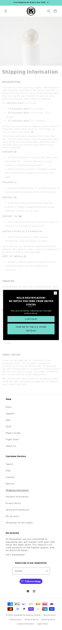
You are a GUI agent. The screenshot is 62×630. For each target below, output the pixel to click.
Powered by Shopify (32, 615)
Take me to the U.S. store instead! (31, 329)
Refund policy (50, 615)
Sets (8, 420)
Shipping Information (17, 490)
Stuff (8, 426)
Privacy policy (16, 619)
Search (9, 464)
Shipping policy (48, 619)
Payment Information (17, 496)
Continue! (31, 319)
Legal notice (42, 624)
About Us (11, 446)
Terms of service (32, 619)
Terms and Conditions (17, 509)
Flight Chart (12, 439)
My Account (12, 516)
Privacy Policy (13, 503)
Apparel (10, 413)
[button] (6, 11)
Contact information (25, 624)
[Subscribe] (46, 571)
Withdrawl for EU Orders (19, 522)
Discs (9, 407)
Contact (10, 477)
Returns (10, 483)
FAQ (8, 470)
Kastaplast (18, 615)
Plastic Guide (13, 433)
